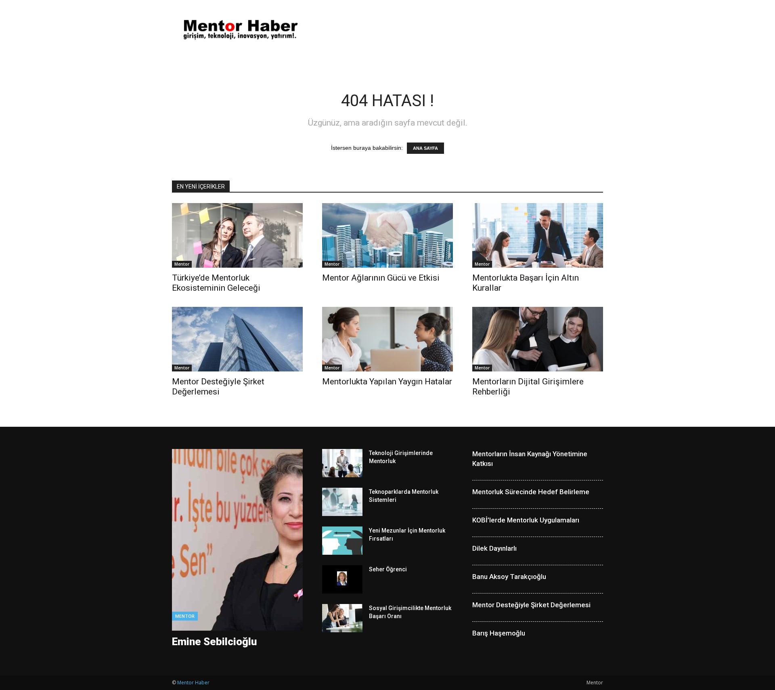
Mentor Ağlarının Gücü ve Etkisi (381, 278)
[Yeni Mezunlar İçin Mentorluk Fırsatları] (342, 540)
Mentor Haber (193, 682)
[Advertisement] (456, 29)
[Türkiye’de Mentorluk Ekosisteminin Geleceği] (237, 235)
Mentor (181, 264)
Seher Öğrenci (388, 569)
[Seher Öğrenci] (342, 579)
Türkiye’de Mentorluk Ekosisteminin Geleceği (216, 283)
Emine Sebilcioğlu (214, 641)
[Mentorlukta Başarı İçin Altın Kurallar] (537, 235)
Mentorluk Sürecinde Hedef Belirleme (530, 492)
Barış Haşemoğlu (498, 633)
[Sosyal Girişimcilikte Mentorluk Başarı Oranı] (342, 618)
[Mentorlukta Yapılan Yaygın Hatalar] (387, 339)
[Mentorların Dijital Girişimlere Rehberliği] (537, 339)
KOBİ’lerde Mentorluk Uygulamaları (525, 520)
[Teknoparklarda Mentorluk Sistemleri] (342, 502)
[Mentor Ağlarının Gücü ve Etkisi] (387, 235)
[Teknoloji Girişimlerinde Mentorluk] (342, 463)
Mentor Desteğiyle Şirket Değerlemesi (218, 386)
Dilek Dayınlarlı (494, 548)
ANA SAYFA (425, 148)
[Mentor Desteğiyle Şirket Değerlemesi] (237, 339)
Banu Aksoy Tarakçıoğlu (509, 577)
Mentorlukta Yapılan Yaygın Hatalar (387, 381)
